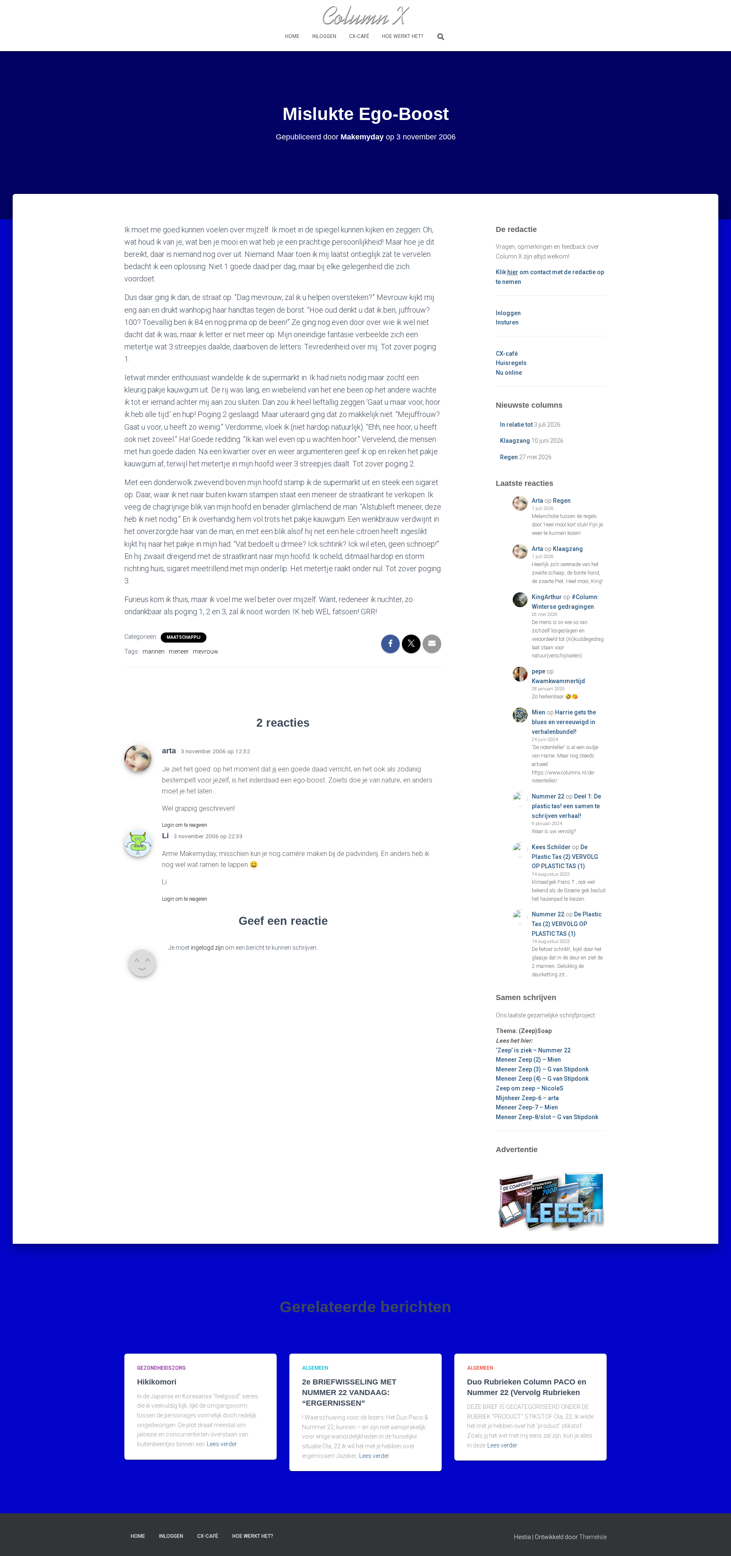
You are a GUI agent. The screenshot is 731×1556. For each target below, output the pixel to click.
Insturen (507, 322)
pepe (538, 671)
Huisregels (511, 363)
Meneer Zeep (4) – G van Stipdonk (542, 1078)
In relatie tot (516, 424)
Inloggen (324, 36)
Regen (509, 457)
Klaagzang (515, 440)
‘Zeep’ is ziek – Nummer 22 (533, 1050)
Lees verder (222, 1444)
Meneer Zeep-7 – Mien (527, 1107)
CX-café (359, 36)
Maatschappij (184, 637)
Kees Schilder (551, 847)
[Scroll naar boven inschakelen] (714, 1539)
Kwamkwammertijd (558, 681)
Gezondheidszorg (161, 1368)
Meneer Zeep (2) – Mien (528, 1059)
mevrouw (205, 651)
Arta (537, 500)
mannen (154, 651)
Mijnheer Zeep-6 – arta (527, 1098)
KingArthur (547, 597)
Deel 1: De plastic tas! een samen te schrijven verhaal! (566, 806)
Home (292, 36)
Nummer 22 (548, 796)
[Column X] (365, 14)
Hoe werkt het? (402, 36)
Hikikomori (156, 1382)
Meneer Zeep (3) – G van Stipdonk (542, 1069)
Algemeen (315, 1368)
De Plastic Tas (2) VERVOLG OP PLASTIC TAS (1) (565, 856)
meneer (179, 651)
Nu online (509, 372)
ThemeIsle (593, 1537)
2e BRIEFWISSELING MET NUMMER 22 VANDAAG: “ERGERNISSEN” (349, 1392)
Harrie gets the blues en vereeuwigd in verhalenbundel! (564, 722)
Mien (538, 712)
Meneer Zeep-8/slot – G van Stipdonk (547, 1117)
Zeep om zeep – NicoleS (529, 1088)
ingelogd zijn (207, 947)
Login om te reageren (184, 825)
